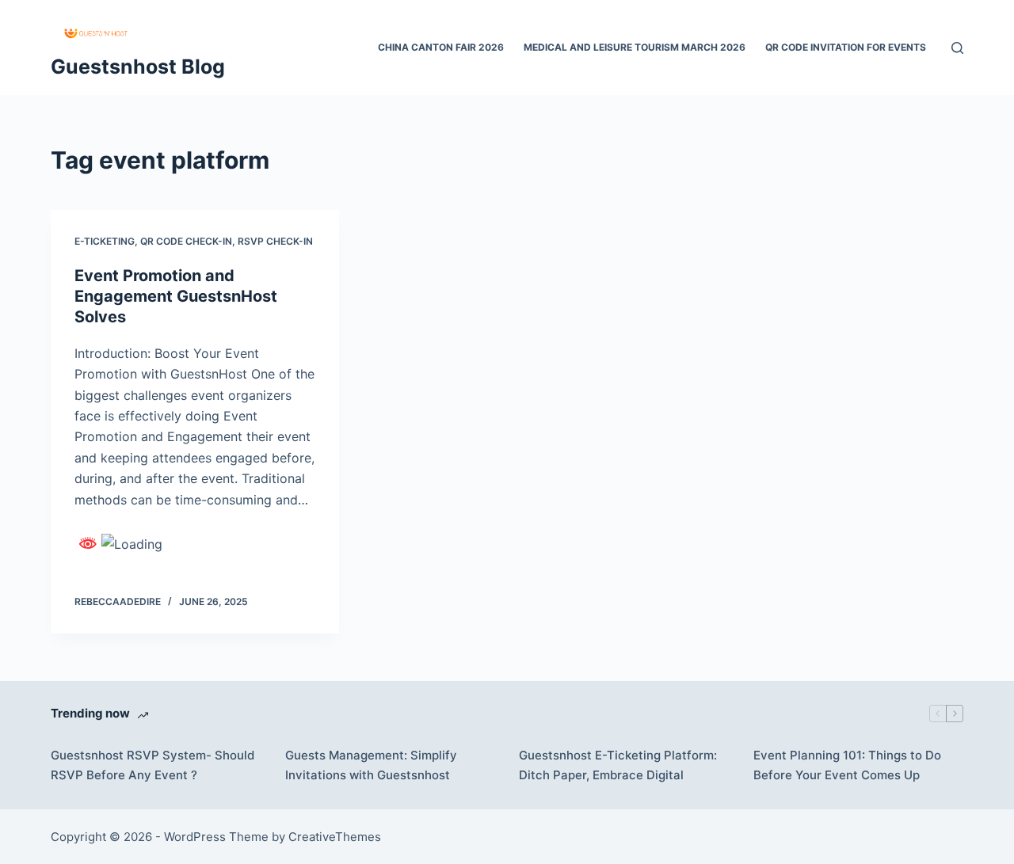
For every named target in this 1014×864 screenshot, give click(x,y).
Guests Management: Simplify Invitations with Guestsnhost (371, 765)
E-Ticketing (104, 241)
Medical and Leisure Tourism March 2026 (634, 47)
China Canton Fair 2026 (441, 47)
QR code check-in (186, 241)
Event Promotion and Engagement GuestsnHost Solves (175, 296)
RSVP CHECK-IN (275, 241)
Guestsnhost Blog (138, 66)
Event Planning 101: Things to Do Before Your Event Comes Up (847, 765)
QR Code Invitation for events (845, 47)
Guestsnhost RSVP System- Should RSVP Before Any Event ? (152, 765)
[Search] (957, 48)
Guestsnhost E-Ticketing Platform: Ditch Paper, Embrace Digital (618, 765)
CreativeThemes (334, 836)
